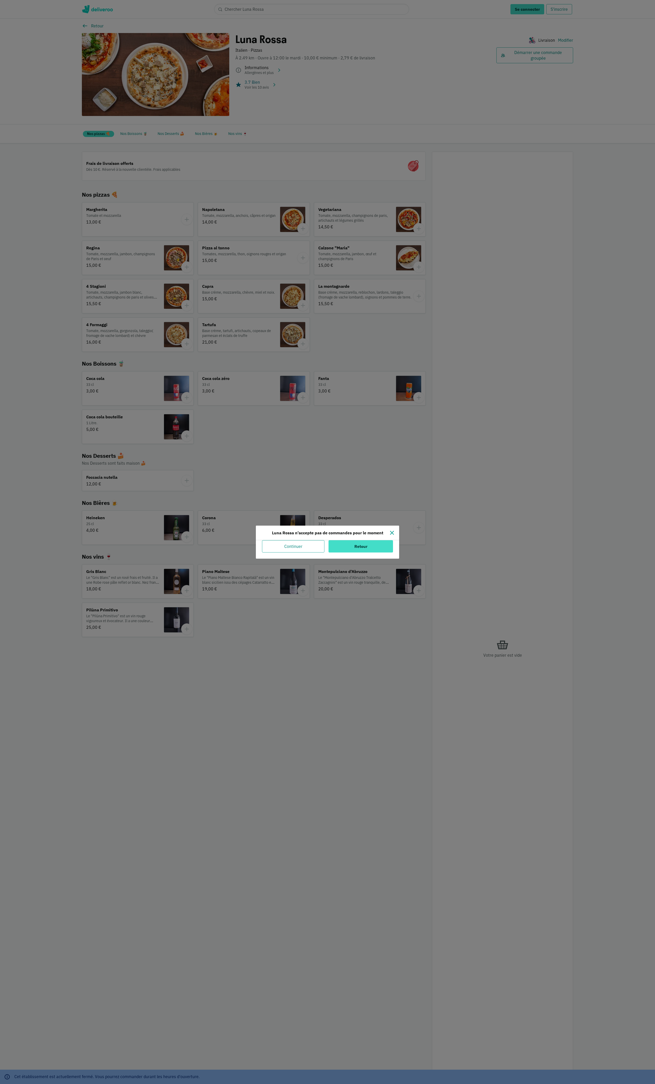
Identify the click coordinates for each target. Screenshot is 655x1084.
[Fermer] (392, 533)
